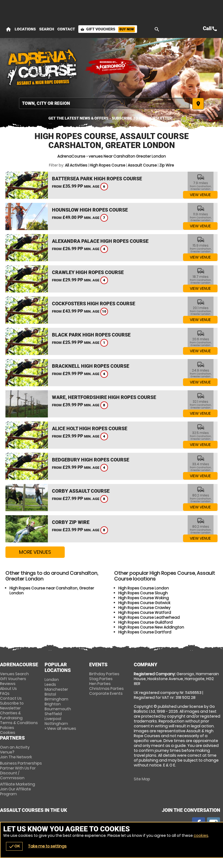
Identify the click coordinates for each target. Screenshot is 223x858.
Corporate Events (106, 693)
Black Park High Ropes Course (91, 335)
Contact (66, 29)
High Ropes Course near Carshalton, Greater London (52, 590)
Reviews (8, 683)
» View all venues (60, 728)
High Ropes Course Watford (144, 612)
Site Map (142, 779)
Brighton (53, 704)
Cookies (7, 732)
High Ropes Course (107, 165)
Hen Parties (100, 683)
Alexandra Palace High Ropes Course (100, 241)
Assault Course (142, 165)
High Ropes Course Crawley (144, 607)
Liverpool (53, 718)
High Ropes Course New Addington (151, 627)
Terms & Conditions (19, 722)
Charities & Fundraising (11, 715)
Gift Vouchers (107, 29)
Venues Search (14, 674)
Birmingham (56, 699)
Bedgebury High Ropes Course (90, 460)
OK (14, 846)
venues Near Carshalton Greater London (127, 156)
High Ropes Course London (143, 588)
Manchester (56, 689)
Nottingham (56, 723)
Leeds (50, 684)
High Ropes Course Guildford (145, 622)
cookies (201, 835)
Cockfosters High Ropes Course (93, 303)
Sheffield (53, 713)
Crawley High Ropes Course (88, 272)
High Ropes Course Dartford (144, 632)
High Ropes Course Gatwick (144, 602)
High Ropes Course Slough (143, 593)
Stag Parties (101, 678)
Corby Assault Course (81, 491)
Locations (25, 29)
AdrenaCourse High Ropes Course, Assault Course (42, 66)
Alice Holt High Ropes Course (89, 428)
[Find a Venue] (104, 103)
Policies (7, 727)
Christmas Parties (106, 688)
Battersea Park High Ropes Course (97, 178)
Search (46, 29)
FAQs (5, 693)
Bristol (50, 694)
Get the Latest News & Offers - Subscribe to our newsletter (110, 118)
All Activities (76, 165)
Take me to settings (47, 846)
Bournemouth (58, 709)
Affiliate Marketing (17, 789)
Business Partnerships (21, 770)
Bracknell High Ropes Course (90, 366)
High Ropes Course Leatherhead (149, 617)
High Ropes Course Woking (143, 598)
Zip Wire (166, 165)
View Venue (200, 194)
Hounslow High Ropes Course (90, 210)
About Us (8, 688)
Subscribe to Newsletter (12, 705)
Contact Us (11, 698)
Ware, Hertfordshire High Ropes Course (104, 397)
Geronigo (111, 66)
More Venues (35, 552)
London (52, 679)
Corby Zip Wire (70, 522)
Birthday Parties (104, 674)
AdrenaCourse (71, 156)
